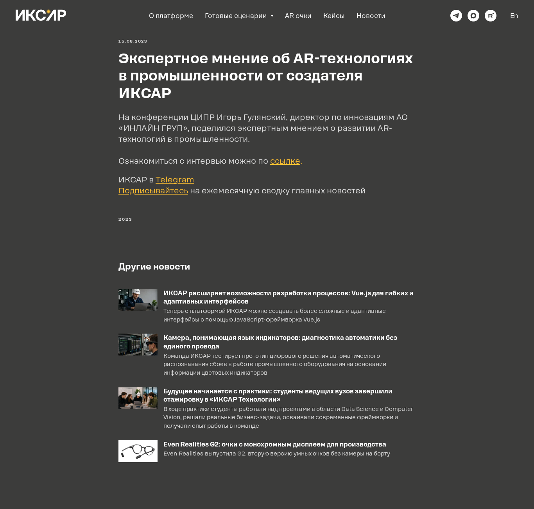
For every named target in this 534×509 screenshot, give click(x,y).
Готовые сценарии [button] (237, 16)
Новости (371, 16)
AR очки (298, 16)
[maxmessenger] (473, 15)
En (514, 16)
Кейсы (334, 16)
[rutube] (490, 15)
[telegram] (456, 15)
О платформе (171, 16)
